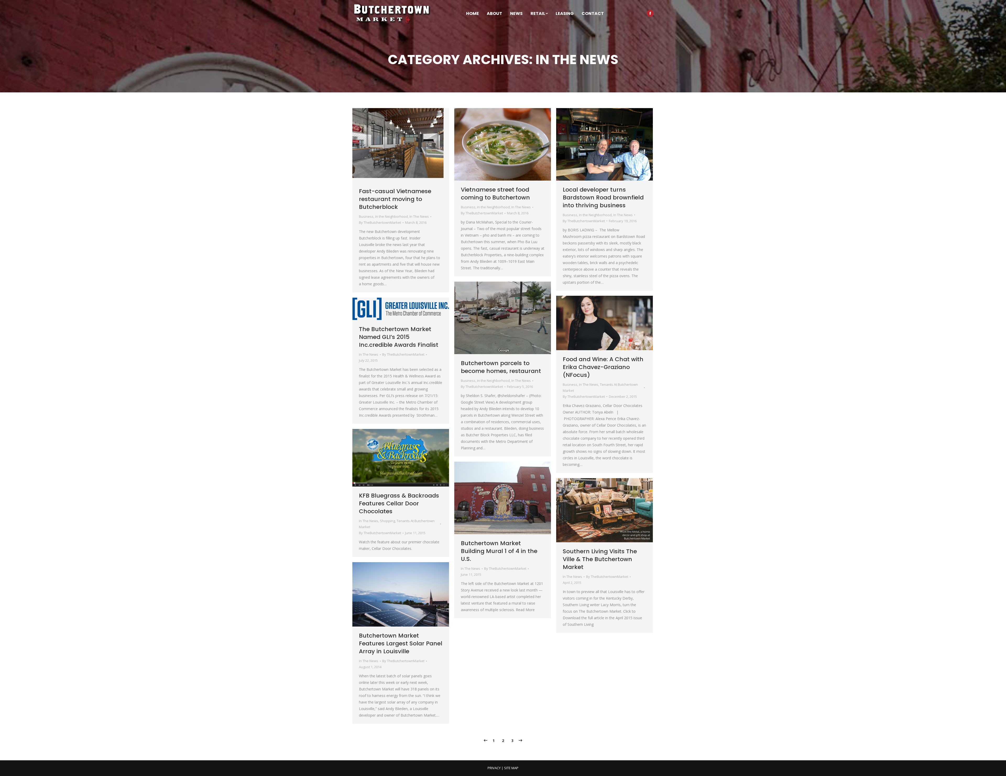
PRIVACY (494, 768)
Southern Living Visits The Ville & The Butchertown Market (600, 559)
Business (366, 216)
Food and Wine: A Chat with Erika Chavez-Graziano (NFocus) (603, 367)
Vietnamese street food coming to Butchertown (495, 194)
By (380, 222)
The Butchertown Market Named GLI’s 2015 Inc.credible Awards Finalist (398, 337)
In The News (419, 216)
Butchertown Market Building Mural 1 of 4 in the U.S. (499, 551)
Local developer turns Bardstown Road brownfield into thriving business (603, 197)
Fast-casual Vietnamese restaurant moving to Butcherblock (395, 199)
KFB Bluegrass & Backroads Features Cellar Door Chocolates (399, 503)
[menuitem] (472, 13)
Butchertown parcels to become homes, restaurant (501, 367)
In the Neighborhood (391, 216)
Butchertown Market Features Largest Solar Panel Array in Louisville (400, 643)
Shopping (387, 520)
